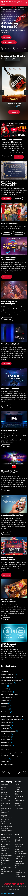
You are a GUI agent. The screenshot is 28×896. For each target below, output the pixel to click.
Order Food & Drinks (9, 42)
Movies (17, 784)
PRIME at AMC (19, 801)
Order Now (6, 533)
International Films (7, 855)
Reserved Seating (5, 725)
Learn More (18, 198)
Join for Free (6, 277)
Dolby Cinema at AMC (7, 677)
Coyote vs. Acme (14, 103)
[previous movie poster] (2, 92)
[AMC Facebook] (3, 772)
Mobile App (18, 858)
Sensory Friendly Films (7, 683)
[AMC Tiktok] (19, 772)
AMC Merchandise (21, 853)
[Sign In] (26, 7)
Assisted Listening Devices (8, 731)
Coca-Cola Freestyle (6, 697)
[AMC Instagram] (9, 772)
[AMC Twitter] (14, 772)
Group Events (19, 844)
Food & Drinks (19, 232)
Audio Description (6, 734)
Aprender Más (7, 319)
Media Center (5, 803)
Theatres (17, 787)
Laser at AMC (19, 808)
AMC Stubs (18, 837)
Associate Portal (6, 808)
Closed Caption (5, 728)
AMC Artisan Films (7, 842)
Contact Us (4, 787)
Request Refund (20, 876)
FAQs (3, 789)
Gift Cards (18, 847)
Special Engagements (7, 764)
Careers (3, 806)
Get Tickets (6, 37)
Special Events (5, 860)
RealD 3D (18, 803)
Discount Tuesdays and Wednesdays (11, 719)
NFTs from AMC (20, 856)
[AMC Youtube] (25, 772)
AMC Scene (18, 861)
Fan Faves (4, 853)
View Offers (6, 232)
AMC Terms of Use (7, 824)
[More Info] (16, 105)
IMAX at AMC (19, 794)
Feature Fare (4, 703)
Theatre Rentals (5, 742)
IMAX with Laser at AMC (7, 674)
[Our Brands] (14, 885)
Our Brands (4, 784)
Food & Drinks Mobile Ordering (9, 694)
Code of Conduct (6, 830)
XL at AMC (18, 806)
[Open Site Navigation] (1, 7)
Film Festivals (5, 858)
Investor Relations (6, 801)
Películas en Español (6, 691)
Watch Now (7, 157)
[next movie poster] (26, 92)
